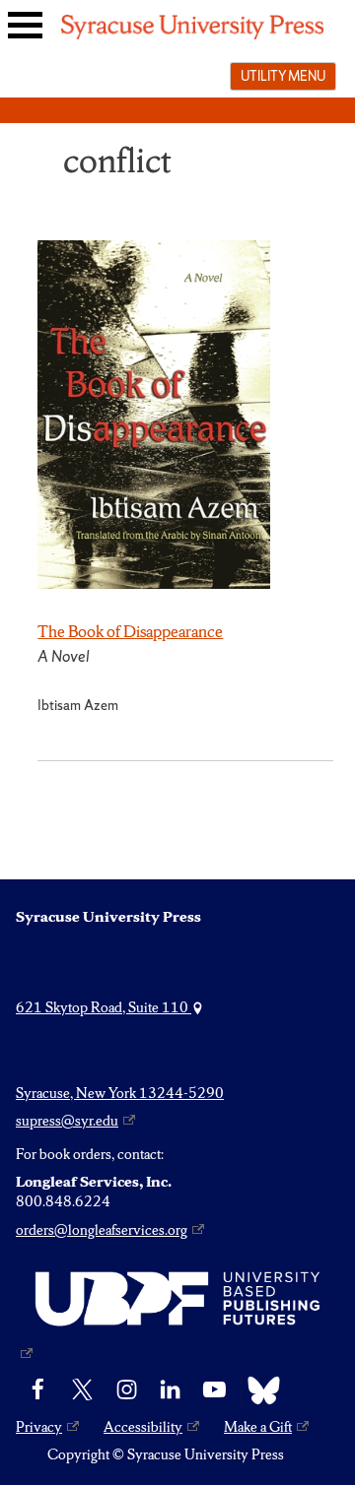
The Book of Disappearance (130, 631)
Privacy (39, 1427)
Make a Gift (258, 1427)
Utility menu (283, 76)
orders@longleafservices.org (101, 1230)
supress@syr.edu (67, 1121)
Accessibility (143, 1427)
